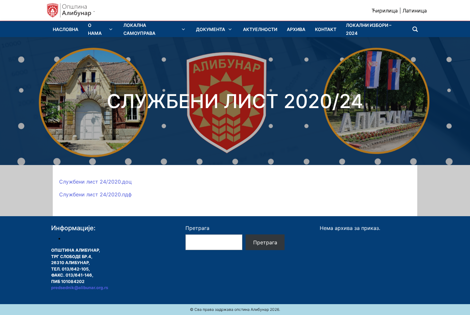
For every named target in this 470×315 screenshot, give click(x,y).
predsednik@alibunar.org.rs (79, 287)
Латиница (415, 10)
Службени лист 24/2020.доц (95, 181)
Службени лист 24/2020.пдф (95, 194)
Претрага (197, 228)
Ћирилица (385, 10)
